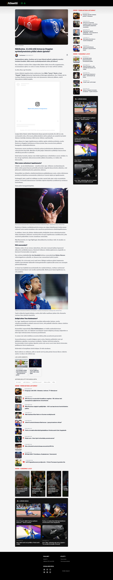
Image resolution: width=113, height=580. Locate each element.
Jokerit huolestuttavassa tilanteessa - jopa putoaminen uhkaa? (43, 422)
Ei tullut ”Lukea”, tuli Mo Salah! (89, 82)
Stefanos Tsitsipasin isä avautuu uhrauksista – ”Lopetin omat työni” (90, 90)
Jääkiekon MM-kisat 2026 (48, 561)
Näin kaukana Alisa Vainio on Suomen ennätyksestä (40, 414)
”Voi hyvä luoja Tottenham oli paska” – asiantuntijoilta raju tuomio (89, 76)
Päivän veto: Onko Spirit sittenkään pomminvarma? (39, 438)
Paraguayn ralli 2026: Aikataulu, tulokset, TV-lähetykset (41, 390)
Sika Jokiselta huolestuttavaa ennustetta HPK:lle (39, 446)
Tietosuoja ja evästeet (65, 561)
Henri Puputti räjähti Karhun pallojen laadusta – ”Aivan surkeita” (26, 521)
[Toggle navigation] (22, 3)
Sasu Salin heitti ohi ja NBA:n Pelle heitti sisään (28, 543)
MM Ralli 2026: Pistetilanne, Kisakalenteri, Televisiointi (41, 454)
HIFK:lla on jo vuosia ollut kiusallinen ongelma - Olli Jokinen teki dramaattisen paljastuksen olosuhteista (43, 399)
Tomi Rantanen (22, 55)
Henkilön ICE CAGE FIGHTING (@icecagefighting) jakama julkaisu (37, 130)
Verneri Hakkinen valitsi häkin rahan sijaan (34, 372)
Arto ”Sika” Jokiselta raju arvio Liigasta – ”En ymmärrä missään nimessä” (53, 543)
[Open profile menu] (24, 3)
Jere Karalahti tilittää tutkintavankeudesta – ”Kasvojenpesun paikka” (21, 373)
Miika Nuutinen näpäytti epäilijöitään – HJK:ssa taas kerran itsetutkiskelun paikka (46, 407)
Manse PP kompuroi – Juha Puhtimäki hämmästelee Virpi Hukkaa (89, 68)
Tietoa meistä (63, 559)
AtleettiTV (45, 559)
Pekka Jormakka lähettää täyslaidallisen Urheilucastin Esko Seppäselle (45, 430)
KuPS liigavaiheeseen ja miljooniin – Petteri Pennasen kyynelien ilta (45, 462)
